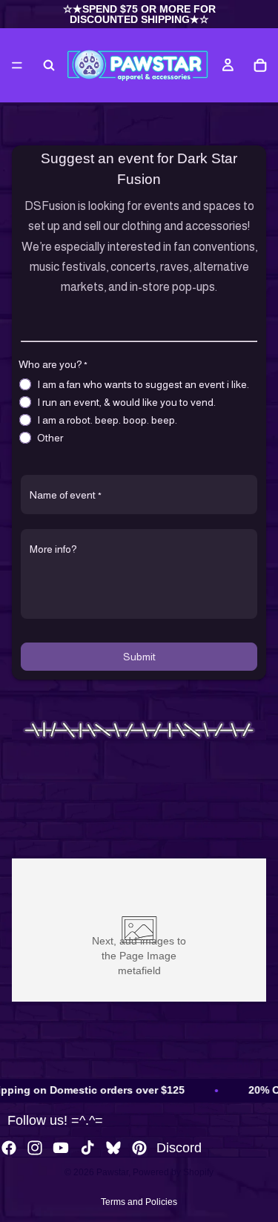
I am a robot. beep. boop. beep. (107, 420)
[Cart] (260, 65)
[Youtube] (61, 1148)
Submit (139, 657)
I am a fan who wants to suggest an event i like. (143, 384)
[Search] (49, 65)
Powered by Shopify (173, 1172)
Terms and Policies (139, 1202)
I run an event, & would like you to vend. (126, 402)
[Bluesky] (113, 1148)
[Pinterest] (139, 1148)
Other (50, 438)
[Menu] (17, 65)
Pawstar (112, 1172)
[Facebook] (9, 1148)
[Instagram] (35, 1148)
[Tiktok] (87, 1148)
